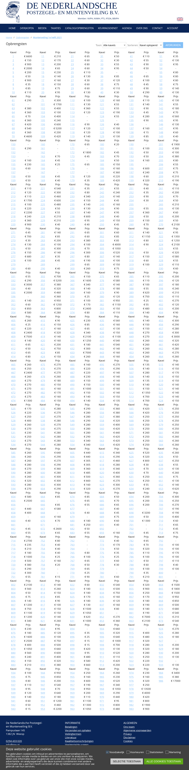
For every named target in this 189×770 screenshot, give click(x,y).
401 (161, 300)
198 (131, 176)
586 (13, 456)
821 (43, 620)
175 (72, 164)
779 (102, 568)
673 (43, 532)
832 (102, 584)
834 (102, 592)
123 (102, 112)
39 (101, 88)
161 (43, 148)
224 (43, 200)
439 (102, 336)
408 (13, 332)
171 (72, 148)
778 (102, 564)
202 (161, 148)
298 (72, 260)
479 (43, 380)
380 (102, 296)
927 (161, 640)
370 (72, 296)
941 (13, 701)
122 (102, 108)
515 (161, 364)
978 (131, 689)
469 (13, 380)
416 (43, 324)
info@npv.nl (12, 744)
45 (131, 72)
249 (102, 220)
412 (13, 348)
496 (102, 368)
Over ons (142, 28)
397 (161, 284)
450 (131, 340)
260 (131, 224)
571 (131, 432)
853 (102, 620)
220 (13, 224)
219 (13, 220)
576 (161, 412)
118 (72, 132)
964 (102, 673)
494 (72, 400)
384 (102, 312)
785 (131, 552)
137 (131, 128)
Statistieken (156, 752)
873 (161, 620)
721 (13, 568)
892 (43, 660)
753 (43, 544)
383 (102, 308)
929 (161, 648)
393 (131, 308)
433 (72, 352)
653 (161, 488)
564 (102, 444)
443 (102, 352)
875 (13, 632)
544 (43, 444)
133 (131, 112)
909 (102, 648)
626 (131, 456)
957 (72, 685)
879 (13, 648)
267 (161, 212)
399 (161, 292)
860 (131, 608)
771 (72, 576)
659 (13, 516)
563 (102, 440)
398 (161, 288)
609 (72, 468)
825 (72, 596)
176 (72, 168)
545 (72, 408)
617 (102, 460)
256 (131, 208)
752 (43, 540)
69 (13, 132)
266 (161, 208)
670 (43, 520)
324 (161, 244)
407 (13, 328)
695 (131, 500)
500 (102, 384)
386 (131, 280)
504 (102, 400)
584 (161, 444)
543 (43, 440)
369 (72, 292)
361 (43, 300)
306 (102, 252)
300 (72, 268)
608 (72, 464)
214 (13, 200)
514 (131, 400)
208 (161, 172)
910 (102, 652)
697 (131, 508)
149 (161, 136)
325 (161, 248)
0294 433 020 (14, 741)
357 (43, 284)
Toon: (99, 45)
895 (72, 632)
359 (43, 292)
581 (161, 432)
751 (13, 576)
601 (43, 476)
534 (13, 444)
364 (43, 312)
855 (131, 588)
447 (131, 328)
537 (43, 416)
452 (131, 348)
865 (161, 588)
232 (72, 192)
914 (131, 628)
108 (43, 132)
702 (131, 528)
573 (131, 440)
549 (72, 424)
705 (161, 500)
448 (131, 332)
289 (43, 264)
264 (161, 200)
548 (72, 420)
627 (131, 460)
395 (161, 276)
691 (102, 524)
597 (43, 460)
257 (131, 212)
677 (72, 508)
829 (72, 612)
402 (161, 304)
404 (161, 312)
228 (43, 216)
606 (72, 456)
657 (13, 508)
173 (72, 156)
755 (43, 552)
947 (43, 685)
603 (43, 484)
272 (13, 236)
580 (161, 428)
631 (131, 476)
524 (161, 400)
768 (72, 564)
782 (131, 540)
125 (102, 120)
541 (43, 432)
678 (72, 512)
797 (161, 560)
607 (72, 460)
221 (43, 188)
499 (102, 380)
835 (102, 596)
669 (43, 516)
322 (161, 236)
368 (72, 288)
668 (43, 512)
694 (131, 496)
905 (102, 632)
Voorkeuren (137, 752)
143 (161, 112)
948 (43, 689)
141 (161, 104)
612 (72, 480)
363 (43, 308)
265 (161, 204)
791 (131, 576)
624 (102, 488)
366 (72, 280)
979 (131, 693)
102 (43, 108)
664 (43, 496)
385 (131, 276)
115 (72, 120)
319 (131, 264)
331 (13, 276)
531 (13, 432)
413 (13, 352)
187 (102, 172)
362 (43, 304)
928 (161, 644)
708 (161, 512)
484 (43, 400)
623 (102, 484)
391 (131, 300)
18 (42, 84)
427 (72, 328)
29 (72, 88)
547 (72, 416)
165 (43, 164)
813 (43, 588)
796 (161, 556)
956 (72, 681)
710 (161, 520)
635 (161, 452)
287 (43, 256)
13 (42, 64)
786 (131, 556)
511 (131, 388)
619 (102, 468)
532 (13, 436)
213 (13, 196)
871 (161, 612)
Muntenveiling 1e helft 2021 (47, 37)
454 (131, 356)
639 (161, 468)
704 (161, 496)
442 (102, 348)
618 (102, 464)
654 (13, 496)
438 (102, 332)
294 (72, 244)
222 (43, 192)
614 (72, 488)
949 (43, 693)
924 (161, 628)
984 (161, 673)
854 (131, 584)
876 (13, 636)
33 (101, 64)
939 (13, 693)
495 (102, 364)
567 (131, 416)
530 (13, 428)
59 (160, 88)
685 (102, 500)
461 (161, 344)
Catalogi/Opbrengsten (79, 28)
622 (102, 480)
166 (43, 168)
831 (72, 620)
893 (43, 665)
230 (43, 224)
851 (102, 612)
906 (102, 636)
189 (102, 180)
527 (13, 416)
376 (102, 280)
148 (161, 132)
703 (131, 532)
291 (72, 232)
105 (43, 120)
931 (161, 656)
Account (172, 28)
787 (131, 560)
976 (131, 681)
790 (131, 572)
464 (161, 356)
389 (131, 292)
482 (43, 392)
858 (131, 600)
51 (160, 56)
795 (161, 552)
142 (161, 108)
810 (13, 616)
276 (13, 252)
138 (131, 132)
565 (131, 408)
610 (72, 472)
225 (43, 204)
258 (131, 216)
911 (102, 656)
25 (72, 72)
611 (72, 476)
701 (131, 524)
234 (72, 200)
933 (161, 665)
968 (102, 689)
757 (43, 560)
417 (43, 328)
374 (72, 312)
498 (102, 376)
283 (43, 240)
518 (161, 376)
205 (161, 160)
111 (72, 104)
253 (131, 196)
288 (43, 260)
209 (161, 176)
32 (101, 60)
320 (131, 268)
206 (161, 164)
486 (72, 368)
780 (102, 572)
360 (43, 296)
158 (13, 176)
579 (161, 424)
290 (43, 268)
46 (131, 76)
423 (43, 352)
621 (102, 476)
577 (161, 416)
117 (72, 128)
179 (72, 180)
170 (72, 144)
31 (101, 56)
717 (13, 552)
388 (131, 288)
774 (102, 548)
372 (72, 304)
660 (13, 520)
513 (131, 396)
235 (72, 204)
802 (13, 584)
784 (131, 548)
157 (13, 172)
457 (161, 328)
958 (72, 689)
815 (43, 596)
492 (72, 392)
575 (161, 408)
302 (102, 236)
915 (131, 632)
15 (42, 72)
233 (72, 196)
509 (131, 380)
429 (72, 336)
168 (43, 176)
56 (160, 76)
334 (13, 288)
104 (43, 116)
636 (161, 456)
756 (43, 556)
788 (131, 564)
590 (13, 472)
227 (43, 212)
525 (13, 408)
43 (131, 64)
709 (161, 516)
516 (161, 368)
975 (131, 677)
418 (43, 332)
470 (13, 384)
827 (72, 604)
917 (131, 640)
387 (131, 284)
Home (12, 28)
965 (102, 677)
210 (161, 180)
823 (72, 588)
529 (13, 424)
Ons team (129, 726)
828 (72, 608)
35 (101, 72)
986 (161, 681)
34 (101, 68)
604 (43, 488)
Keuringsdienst (108, 28)
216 (13, 208)
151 (13, 148)
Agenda (127, 28)
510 (131, 384)
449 (131, 336)
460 (161, 340)
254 (131, 200)
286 (43, 252)
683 (72, 532)
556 (102, 412)
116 (72, 124)
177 (72, 172)
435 (102, 320)
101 (43, 104)
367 (72, 284)
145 (161, 120)
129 (102, 136)
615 (102, 452)
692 (102, 528)
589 (13, 468)
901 (72, 656)
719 (13, 560)
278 (13, 260)
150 (13, 144)
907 (102, 640)
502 (102, 392)
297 (72, 256)
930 (161, 652)
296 (72, 252)
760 (43, 572)
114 (72, 116)
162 (43, 152)
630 (131, 472)
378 (102, 288)
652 (161, 484)
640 (161, 472)
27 (72, 80)
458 (161, 332)
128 (102, 132)
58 (160, 84)
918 (131, 644)
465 (13, 364)
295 (72, 248)
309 (102, 264)
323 (161, 240)
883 (13, 665)
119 (72, 136)
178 (72, 176)
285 (43, 248)
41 (131, 56)
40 (101, 92)
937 (13, 685)
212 (13, 192)
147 (161, 128)
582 (161, 436)
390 (131, 296)
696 (131, 504)
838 (102, 608)
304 (102, 244)
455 (161, 320)
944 (43, 673)
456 (161, 324)
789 (131, 568)
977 (131, 685)
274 (13, 244)
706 (161, 504)
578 (161, 420)
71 (42, 100)
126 (102, 124)
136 (131, 124)
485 (72, 364)
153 (13, 156)
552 (72, 436)
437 (102, 328)
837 (102, 604)
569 (131, 424)
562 (102, 436)
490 (72, 384)
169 (43, 180)
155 (13, 164)
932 (161, 660)
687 (102, 508)
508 (131, 376)
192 (131, 152)
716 (13, 548)
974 (131, 673)
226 (43, 208)
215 (13, 204)
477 (43, 372)
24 (72, 68)
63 (13, 108)
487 (72, 372)
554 (72, 444)
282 (43, 236)
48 (131, 84)
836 (102, 600)
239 (72, 220)
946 (43, 681)
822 (72, 584)
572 (131, 436)
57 (160, 80)
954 (72, 673)
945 (43, 677)
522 (161, 392)
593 (13, 484)
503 (102, 396)
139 (131, 136)
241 (102, 188)
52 (160, 60)
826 (72, 600)
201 (161, 144)
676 (72, 504)
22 (72, 60)
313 (131, 240)
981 (131, 701)
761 (43, 576)
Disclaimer (129, 737)
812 (43, 584)
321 (161, 232)
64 (13, 112)
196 (131, 168)
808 (13, 608)
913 (102, 665)
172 (72, 152)
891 (43, 656)
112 (72, 108)
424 (43, 356)
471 (13, 388)
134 (131, 116)
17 (42, 80)
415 (43, 320)
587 (13, 460)
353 (13, 308)
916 (131, 636)
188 (102, 176)
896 (72, 636)
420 (43, 340)
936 (13, 681)
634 (131, 488)
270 (161, 224)
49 (131, 88)
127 (102, 128)
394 (131, 312)
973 (102, 709)
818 (43, 608)
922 (131, 660)
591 (13, 476)
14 (42, 68)
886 (43, 636)
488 (72, 376)
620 (102, 472)
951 (43, 701)
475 (43, 364)
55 (160, 72)
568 (131, 420)
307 (102, 256)
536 (43, 412)
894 (72, 628)
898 (72, 644)
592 (13, 480)
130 (131, 100)
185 (102, 164)
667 (43, 508)
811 (13, 620)
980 (131, 697)
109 (43, 136)
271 (13, 232)
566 (131, 412)
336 (13, 296)
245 (102, 204)
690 (102, 520)
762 (72, 540)
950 (43, 697)
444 (102, 356)
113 (72, 112)
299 (72, 264)
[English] (180, 20)
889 (43, 648)
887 (43, 640)
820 (43, 616)
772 (102, 540)
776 (102, 556)
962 (72, 705)
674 (72, 496)
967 (102, 685)
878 (13, 644)
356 (43, 280)
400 (161, 296)
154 (13, 160)
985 (161, 677)
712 (161, 528)
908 (102, 644)
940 (13, 697)
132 (131, 108)
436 (102, 324)
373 (72, 308)
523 (161, 396)
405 (13, 320)
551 (72, 432)
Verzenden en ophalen (78, 730)
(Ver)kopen (27, 28)
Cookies (128, 741)
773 (102, 544)
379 (102, 292)
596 (43, 456)
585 (13, 452)
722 (13, 572)
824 (72, 592)
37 (101, 80)
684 (102, 496)
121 (102, 104)
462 (161, 348)
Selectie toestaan (127, 761)
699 (131, 516)
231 (72, 188)
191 (131, 148)
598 (43, 464)
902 (72, 660)
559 (102, 424)
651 (161, 480)
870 (161, 608)
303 (102, 240)
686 (102, 504)
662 (13, 528)
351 (13, 300)
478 (43, 376)
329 (161, 264)
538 (43, 420)
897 (72, 640)
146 (161, 124)
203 (161, 152)
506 (131, 368)
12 (42, 60)
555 (102, 408)
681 (72, 524)
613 (72, 484)
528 (13, 420)
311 (131, 232)
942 (13, 705)
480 (43, 384)
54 (160, 68)
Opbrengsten (22, 37)
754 (43, 548)
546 (72, 412)
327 (161, 256)
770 (72, 572)
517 (161, 372)
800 (161, 572)
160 (43, 144)
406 (13, 324)
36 (101, 76)
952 (43, 705)
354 (13, 312)
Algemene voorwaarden (137, 730)
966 (102, 681)
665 (43, 500)
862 (131, 616)
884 (43, 628)
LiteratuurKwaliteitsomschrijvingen (79, 739)
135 (131, 120)
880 (13, 652)
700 (131, 520)
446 (131, 324)
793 (161, 544)
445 (131, 320)
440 (102, 340)
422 (43, 348)
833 (102, 588)
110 (72, 100)
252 (131, 192)
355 (43, 276)
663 (13, 532)
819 (43, 612)
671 (43, 524)
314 (131, 244)
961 (72, 701)
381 (102, 300)
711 (161, 524)
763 (72, 544)
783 (131, 544)
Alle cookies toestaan (163, 761)
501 (102, 388)
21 (72, 56)
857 (131, 596)
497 (102, 372)
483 (43, 396)
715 (13, 544)
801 (161, 576)
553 (72, 440)
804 (13, 592)
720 (13, 564)
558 (102, 420)
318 (131, 260)
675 (72, 500)
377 (102, 284)
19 (42, 88)
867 (161, 596)
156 (13, 168)
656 (13, 504)
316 (131, 252)
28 (72, 84)
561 (102, 432)
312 (131, 236)
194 (131, 160)
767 (72, 560)
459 (161, 336)
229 (43, 220)
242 (102, 192)
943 (13, 709)
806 (13, 600)
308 (102, 260)
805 (13, 596)
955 (72, 677)
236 (72, 208)
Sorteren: (132, 45)
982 (131, 705)
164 (43, 160)
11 (42, 56)
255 (131, 204)
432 (72, 348)
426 (72, 324)
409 (13, 336)
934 (13, 673)
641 (161, 476)
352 (13, 304)
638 (161, 464)
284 (43, 244)
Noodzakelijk (116, 752)
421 (43, 344)
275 (13, 248)
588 (13, 464)
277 (13, 256)
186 (102, 168)
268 (161, 216)
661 (13, 524)
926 (161, 636)
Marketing (175, 752)
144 (161, 116)
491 (72, 388)
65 (13, 116)
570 (131, 428)
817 (43, 604)
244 (102, 200)
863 (131, 620)
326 (161, 252)
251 (131, 188)
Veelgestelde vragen (76, 744)
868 (161, 600)
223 (43, 196)
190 (131, 144)
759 (43, 568)
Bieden (42, 28)
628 (131, 464)
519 (161, 380)
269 (161, 220)
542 (43, 436)
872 (161, 616)
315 (131, 248)
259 (131, 220)
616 (102, 456)
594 (13, 488)
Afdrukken (173, 45)
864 (161, 584)
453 (131, 352)
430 (72, 340)
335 (13, 292)
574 (131, 444)
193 (131, 156)
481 (43, 388)
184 (102, 160)
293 (72, 240)
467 (13, 372)
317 (131, 256)
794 (161, 548)
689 (102, 516)
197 (131, 172)
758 (43, 564)
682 (72, 528)
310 (102, 268)
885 (43, 632)
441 (102, 344)
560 (102, 428)
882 (13, 660)
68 (13, 128)
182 (102, 152)
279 (13, 264)
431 (72, 344)
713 (161, 532)
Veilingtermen (73, 734)
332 (13, 280)
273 (13, 240)
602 (43, 480)
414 (13, 356)
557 (102, 416)
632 (131, 480)
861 (131, 612)
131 (131, 104)
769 (72, 568)
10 (13, 92)
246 (102, 208)
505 (131, 364)
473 (13, 396)
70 (13, 136)
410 (13, 340)
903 (72, 665)
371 (72, 300)
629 (131, 468)
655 (13, 500)
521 (161, 388)
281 (43, 232)
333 (13, 284)
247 (102, 212)
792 (161, 540)
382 (102, 304)
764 (72, 548)
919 (131, 648)
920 (131, 652)
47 (131, 80)
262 (161, 192)
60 (160, 92)
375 (102, 276)
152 (13, 152)
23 (72, 64)
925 (161, 632)
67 (13, 124)
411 (13, 344)
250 (102, 224)
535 (43, 408)
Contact (157, 28)
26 (72, 76)
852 (102, 616)
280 (13, 268)
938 (13, 689)
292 (72, 236)
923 (131, 665)
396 (161, 280)
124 (102, 116)
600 (43, 472)
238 (72, 216)
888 (43, 644)
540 (43, 428)
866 (161, 592)
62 (13, 104)
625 (131, 452)
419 (43, 336)
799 (161, 568)
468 (13, 376)
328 (161, 260)
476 (43, 368)
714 (13, 540)
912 (102, 660)
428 (72, 332)
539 (43, 424)
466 (13, 368)
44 (131, 68)
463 (161, 352)
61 (13, 100)
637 (161, 460)
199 (131, 180)
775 (102, 552)
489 (72, 380)
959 (72, 693)
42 (131, 60)
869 (161, 604)
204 (161, 156)
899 (72, 648)
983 (131, 709)
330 (161, 268)
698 (131, 512)
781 (102, 576)
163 (43, 156)
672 (43, 528)
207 (161, 168)
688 (102, 512)
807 (13, 604)
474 (13, 400)
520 (161, 384)
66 (13, 120)
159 (13, 180)
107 (43, 128)
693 (102, 532)
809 (13, 612)
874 (13, 628)
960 (72, 697)
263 (161, 196)
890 (43, 652)
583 (161, 440)
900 (72, 652)
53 (160, 64)
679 (72, 516)
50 (131, 92)
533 (13, 440)
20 (42, 92)
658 (13, 512)
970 (102, 697)
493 (72, 396)
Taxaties (56, 28)
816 (43, 600)
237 (72, 212)
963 (72, 709)
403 (161, 308)
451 (131, 344)
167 (43, 172)
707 (161, 508)
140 (161, 100)
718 (13, 556)
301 (102, 232)
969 (102, 693)
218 (13, 216)
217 (13, 212)
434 (72, 356)
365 (72, 276)
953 (43, 709)
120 (102, 100)
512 (131, 392)
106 (43, 124)
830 (72, 616)
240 (72, 224)
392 (131, 304)
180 (102, 144)
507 (131, 372)
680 (72, 520)
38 (101, 84)
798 (161, 564)
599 (43, 468)
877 (13, 640)
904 (102, 628)
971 (102, 701)
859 (131, 604)
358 (43, 288)
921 (131, 656)
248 (102, 216)
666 (43, 504)
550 (72, 428)
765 (72, 552)
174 (72, 160)
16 (42, 76)
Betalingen (71, 726)
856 (131, 592)
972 (102, 705)
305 (102, 248)
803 (13, 588)
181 (102, 148)
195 (131, 164)
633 (131, 484)
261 (161, 188)
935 (13, 677)
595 (43, 452)
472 (13, 392)
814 (43, 592)
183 (102, 156)
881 (13, 656)
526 (13, 412)
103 (43, 112)
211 (13, 188)
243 (102, 196)
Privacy (127, 734)
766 (72, 556)
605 (72, 452)
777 (102, 560)
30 (72, 92)
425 (72, 320)
